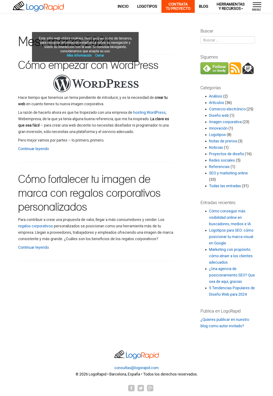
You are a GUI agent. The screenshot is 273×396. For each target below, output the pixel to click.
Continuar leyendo (33, 148)
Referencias (219, 166)
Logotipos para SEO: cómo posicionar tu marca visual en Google (231, 236)
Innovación (218, 128)
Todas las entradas (225, 186)
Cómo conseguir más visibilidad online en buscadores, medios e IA (230, 217)
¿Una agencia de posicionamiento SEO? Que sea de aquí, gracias (232, 275)
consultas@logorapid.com (136, 367)
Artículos (216, 102)
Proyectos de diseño (226, 154)
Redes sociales (222, 160)
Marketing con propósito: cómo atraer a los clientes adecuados (231, 255)
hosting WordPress (149, 112)
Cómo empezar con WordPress (88, 65)
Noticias (216, 147)
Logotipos (217, 134)
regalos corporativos (35, 226)
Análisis (215, 96)
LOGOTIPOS (147, 6)
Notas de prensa (223, 141)
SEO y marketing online (228, 173)
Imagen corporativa (225, 122)
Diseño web (219, 115)
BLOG (203, 6)
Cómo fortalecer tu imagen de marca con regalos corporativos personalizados (89, 193)
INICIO (123, 6)
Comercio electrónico (227, 109)
